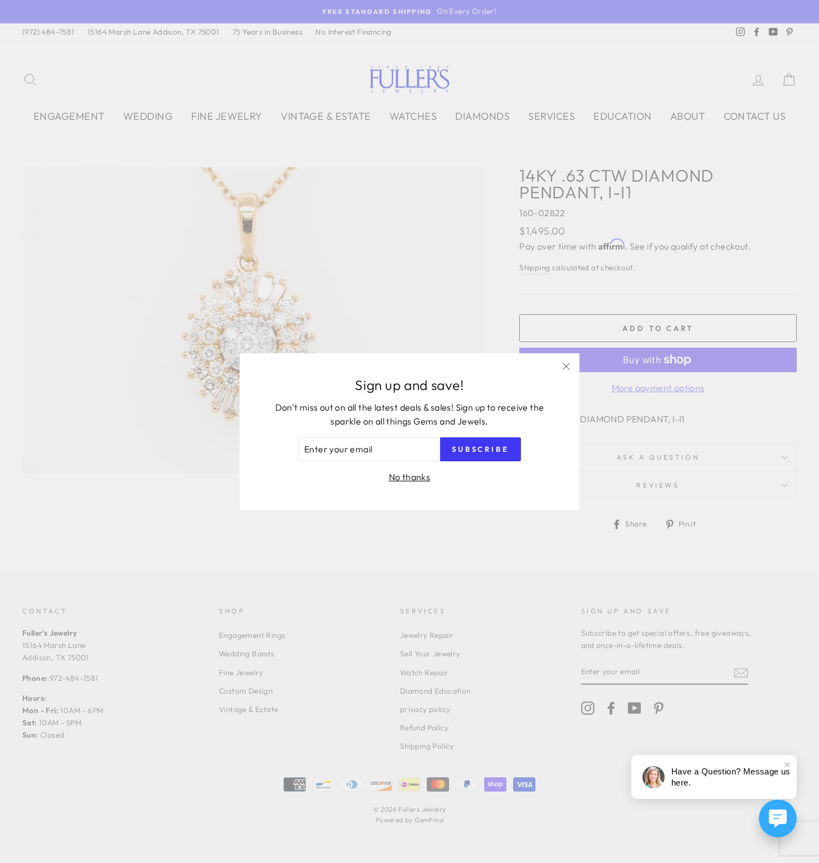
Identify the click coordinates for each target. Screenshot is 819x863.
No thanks (410, 476)
